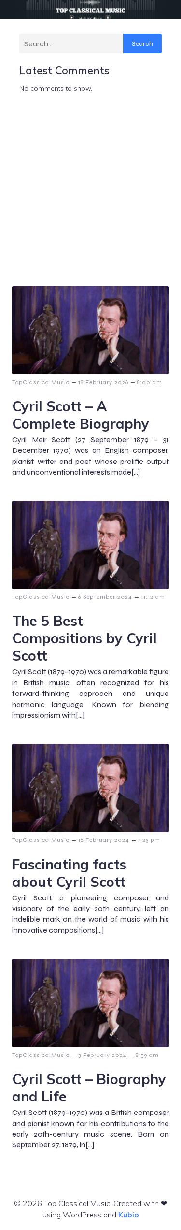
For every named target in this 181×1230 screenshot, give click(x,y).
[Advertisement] (90, 190)
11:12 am (153, 596)
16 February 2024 (103, 840)
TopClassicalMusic (41, 382)
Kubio (128, 1214)
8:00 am (149, 382)
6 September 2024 (105, 596)
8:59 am (147, 1055)
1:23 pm (149, 840)
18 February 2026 (103, 382)
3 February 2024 (102, 1055)
